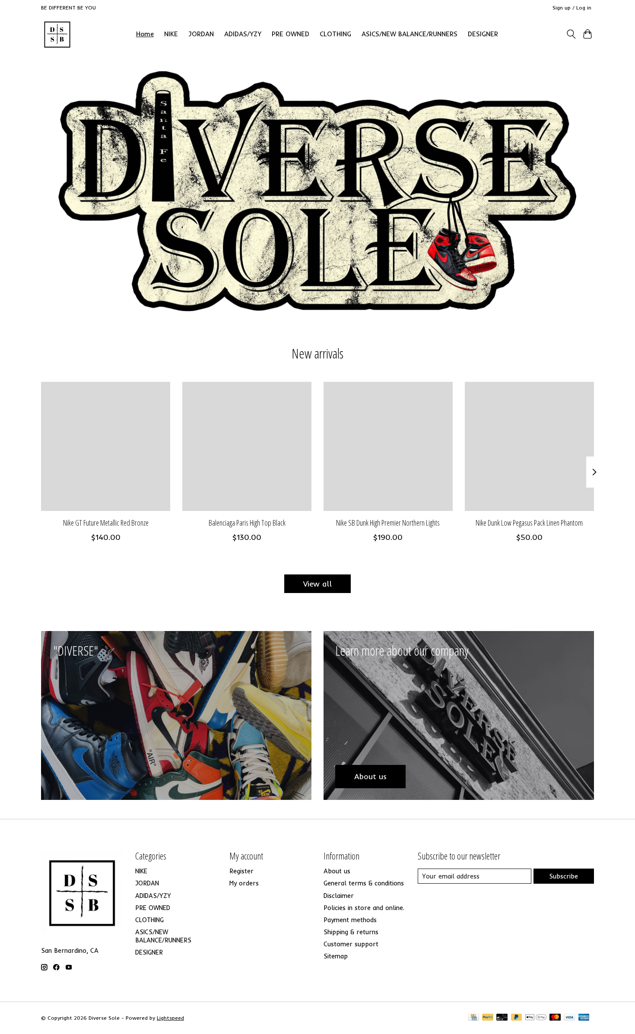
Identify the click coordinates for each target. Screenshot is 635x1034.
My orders (244, 883)
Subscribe (563, 876)
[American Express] (584, 1018)
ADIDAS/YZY (242, 34)
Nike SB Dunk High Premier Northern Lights (388, 522)
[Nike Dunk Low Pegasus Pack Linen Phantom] (529, 446)
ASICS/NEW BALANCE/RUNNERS (409, 34)
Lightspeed (170, 1018)
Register (241, 871)
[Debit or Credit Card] (502, 1018)
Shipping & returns (351, 932)
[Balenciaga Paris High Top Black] (246, 446)
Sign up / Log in (571, 7)
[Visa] (569, 1018)
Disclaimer (339, 895)
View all (317, 583)
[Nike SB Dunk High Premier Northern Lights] (388, 446)
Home (145, 34)
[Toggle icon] (571, 34)
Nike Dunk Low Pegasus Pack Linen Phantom (529, 522)
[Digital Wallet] (535, 1018)
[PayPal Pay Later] (516, 1018)
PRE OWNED (290, 34)
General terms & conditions (364, 883)
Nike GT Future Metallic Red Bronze (106, 522)
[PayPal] (487, 1018)
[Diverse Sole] (57, 34)
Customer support (351, 944)
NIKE (171, 34)
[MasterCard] (555, 1018)
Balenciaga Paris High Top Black (247, 522)
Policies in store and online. (364, 908)
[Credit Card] (473, 1018)
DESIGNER (483, 34)
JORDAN (201, 34)
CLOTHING (335, 34)
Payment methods (350, 920)
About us (337, 871)
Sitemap (336, 956)
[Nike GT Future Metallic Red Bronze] (105, 446)
